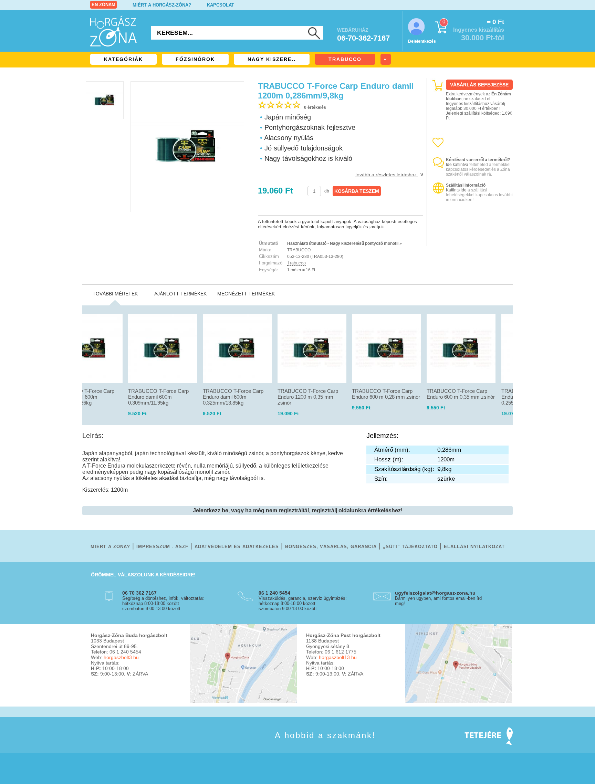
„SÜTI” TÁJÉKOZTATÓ (410, 546)
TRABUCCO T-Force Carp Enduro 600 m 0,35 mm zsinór (461, 394)
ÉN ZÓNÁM (103, 4)
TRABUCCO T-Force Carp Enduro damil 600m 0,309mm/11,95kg (158, 397)
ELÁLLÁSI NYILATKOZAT (474, 546)
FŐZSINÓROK (195, 59)
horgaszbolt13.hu (338, 657)
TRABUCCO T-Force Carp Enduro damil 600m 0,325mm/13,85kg (233, 397)
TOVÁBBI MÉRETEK (115, 293)
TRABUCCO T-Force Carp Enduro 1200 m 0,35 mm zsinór (308, 397)
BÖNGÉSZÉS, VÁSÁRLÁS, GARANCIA (331, 546)
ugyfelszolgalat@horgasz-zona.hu (435, 593)
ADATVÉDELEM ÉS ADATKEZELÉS (237, 546)
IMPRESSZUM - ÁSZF (162, 546)
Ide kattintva (457, 164)
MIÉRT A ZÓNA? (110, 546)
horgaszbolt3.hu (121, 657)
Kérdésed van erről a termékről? (478, 159)
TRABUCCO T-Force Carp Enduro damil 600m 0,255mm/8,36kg (84, 397)
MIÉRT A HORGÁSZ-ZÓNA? (162, 5)
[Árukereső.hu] (472, 239)
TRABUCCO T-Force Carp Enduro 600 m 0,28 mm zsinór (386, 394)
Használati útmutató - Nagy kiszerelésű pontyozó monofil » (344, 243)
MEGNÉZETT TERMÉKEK (246, 293)
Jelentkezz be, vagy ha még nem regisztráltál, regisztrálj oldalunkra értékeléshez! (298, 510)
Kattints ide (456, 190)
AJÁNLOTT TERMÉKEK (180, 293)
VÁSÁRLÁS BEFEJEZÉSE (479, 84)
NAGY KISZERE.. (272, 59)
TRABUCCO (345, 59)
